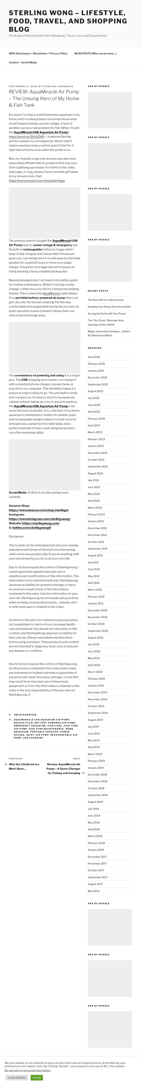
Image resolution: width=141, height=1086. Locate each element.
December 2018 (97, 774)
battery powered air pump (55, 722)
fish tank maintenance (46, 729)
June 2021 (94, 569)
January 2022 (96, 521)
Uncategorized (25, 714)
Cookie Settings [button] (17, 1077)
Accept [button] (37, 1077)
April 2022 (94, 500)
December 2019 (97, 692)
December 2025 (97, 377)
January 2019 (96, 767)
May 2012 (94, 890)
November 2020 (98, 617)
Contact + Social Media (23, 62)
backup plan (23, 722)
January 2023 (96, 445)
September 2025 (98, 384)
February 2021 (96, 596)
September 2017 (98, 877)
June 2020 (94, 651)
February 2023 (96, 439)
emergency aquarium (30, 725)
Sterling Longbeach (58, 86)
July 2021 (93, 562)
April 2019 (94, 747)
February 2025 (96, 418)
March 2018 (95, 836)
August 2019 (95, 719)
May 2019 (94, 740)
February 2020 (96, 678)
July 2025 (93, 397)
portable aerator (44, 731)
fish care (55, 725)
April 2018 (94, 829)
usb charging (33, 738)
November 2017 (97, 863)
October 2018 (96, 788)
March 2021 (95, 589)
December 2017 (97, 856)
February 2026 (96, 363)
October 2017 (96, 870)
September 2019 (98, 712)
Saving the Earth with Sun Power (107, 313)
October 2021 (96, 541)
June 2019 (94, 733)
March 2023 (95, 432)
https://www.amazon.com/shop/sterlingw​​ (37, 180)
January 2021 (96, 603)
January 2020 (96, 685)
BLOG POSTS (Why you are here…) (96, 53)
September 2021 (98, 548)
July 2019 (93, 726)
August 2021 (95, 555)
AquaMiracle (62, 240)
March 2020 (95, 671)
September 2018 (98, 795)
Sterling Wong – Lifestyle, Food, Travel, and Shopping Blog (68, 21)
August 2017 (95, 884)
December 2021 (97, 528)
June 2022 (94, 487)
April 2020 (94, 665)
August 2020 (95, 637)
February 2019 (96, 760)
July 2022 (93, 480)
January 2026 (96, 370)
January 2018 (96, 849)
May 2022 (94, 493)
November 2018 (97, 781)
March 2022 (95, 507)
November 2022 (97, 452)
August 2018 (95, 801)
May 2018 (94, 822)
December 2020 (97, 610)
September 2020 (98, 630)
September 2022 (98, 466)
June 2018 (94, 815)
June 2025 (94, 404)
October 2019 (96, 706)
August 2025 (95, 391)
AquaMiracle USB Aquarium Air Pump (41, 132)
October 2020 (96, 623)
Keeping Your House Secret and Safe (109, 306)
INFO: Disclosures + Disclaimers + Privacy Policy (38, 53)
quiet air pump (37, 735)
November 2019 (97, 699)
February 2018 (96, 843)
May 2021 (94, 576)
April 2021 (94, 582)
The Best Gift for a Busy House (106, 299)
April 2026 (94, 356)
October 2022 (96, 459)
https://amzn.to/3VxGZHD (26, 136)
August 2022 (95, 473)
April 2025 (94, 411)
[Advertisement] (44, 213)
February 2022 (96, 514)
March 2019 (95, 754)
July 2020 (93, 644)
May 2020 (94, 658)
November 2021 (97, 534)
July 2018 (93, 808)
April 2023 (94, 425)
